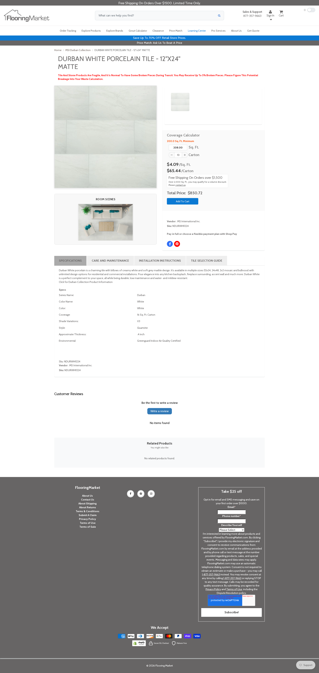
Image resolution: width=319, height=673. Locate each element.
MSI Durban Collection (78, 50)
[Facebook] (130, 493)
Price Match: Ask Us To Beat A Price (159, 43)
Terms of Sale (87, 526)
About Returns (87, 507)
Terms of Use (87, 523)
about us (236, 30)
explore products (91, 30)
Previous (165, 98)
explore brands (114, 30)
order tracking (68, 30)
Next (253, 98)
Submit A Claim (88, 515)
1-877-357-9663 (211, 574)
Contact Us (87, 499)
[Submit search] (219, 15)
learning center (197, 30)
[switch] (309, 10)
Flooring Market (164, 665)
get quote (253, 30)
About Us (87, 495)
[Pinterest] (141, 493)
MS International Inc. (188, 221)
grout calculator (138, 30)
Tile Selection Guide (206, 260)
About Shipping (87, 503)
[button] (105, 222)
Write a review (159, 411)
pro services (218, 30)
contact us (180, 185)
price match (175, 30)
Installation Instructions (160, 260)
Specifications (70, 260)
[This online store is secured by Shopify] (139, 643)
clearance (158, 30)
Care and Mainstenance (110, 260)
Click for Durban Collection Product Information (86, 282)
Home (57, 50)
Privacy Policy (87, 519)
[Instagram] (151, 493)
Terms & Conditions (87, 511)
